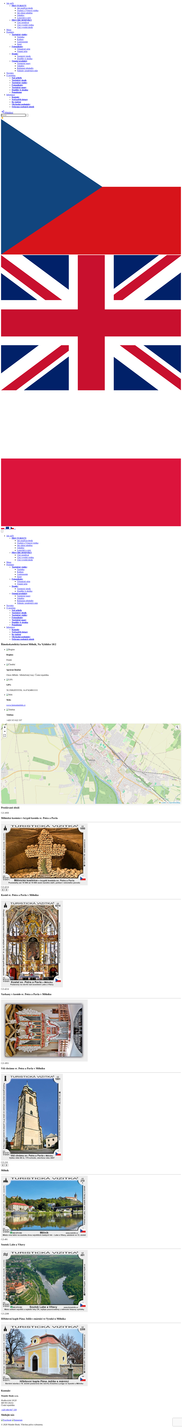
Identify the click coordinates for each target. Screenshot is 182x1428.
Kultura (20, 39)
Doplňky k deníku (24, 58)
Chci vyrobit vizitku (25, 25)
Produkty (10, 32)
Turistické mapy (24, 63)
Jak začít (10, 3)
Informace (10, 95)
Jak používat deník (25, 8)
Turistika (20, 37)
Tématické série (23, 49)
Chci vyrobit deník (25, 27)
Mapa (8, 30)
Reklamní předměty (25, 68)
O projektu (10, 75)
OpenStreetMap (174, 802)
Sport (19, 44)
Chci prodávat (23, 22)
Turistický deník (24, 56)
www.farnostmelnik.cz (15, 705)
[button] (5, 727)
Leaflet (163, 802)
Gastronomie (22, 42)
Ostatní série (22, 51)
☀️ (2, 118)
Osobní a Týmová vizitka (27, 10)
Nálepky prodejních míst (27, 71)
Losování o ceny (24, 18)
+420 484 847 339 (9, 1410)
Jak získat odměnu (25, 13)
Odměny (20, 15)
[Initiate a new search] (177, 727)
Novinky (10, 73)
